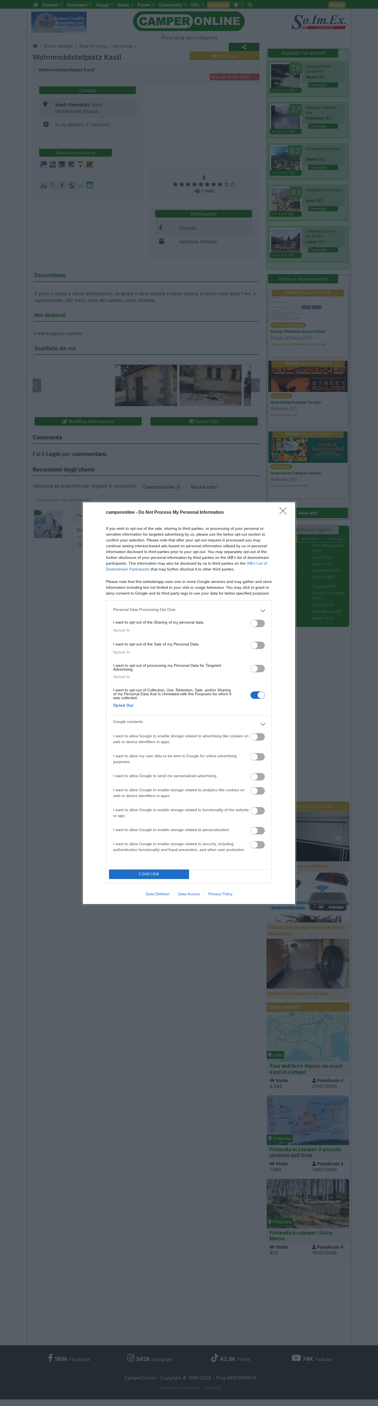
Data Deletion (158, 894)
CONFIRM (149, 874)
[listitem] (189, 611)
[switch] (257, 623)
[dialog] (189, 703)
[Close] (284, 512)
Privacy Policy (220, 894)
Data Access (189, 894)
